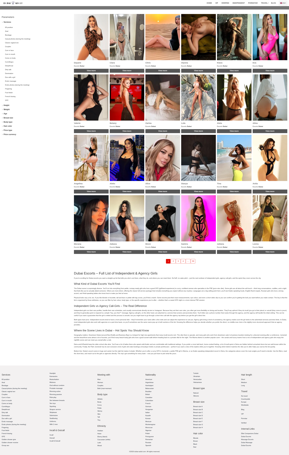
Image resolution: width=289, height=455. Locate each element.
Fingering (8, 89)
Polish (147, 433)
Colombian (149, 400)
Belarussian (149, 388)
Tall (98, 417)
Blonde (195, 438)
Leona (256, 244)
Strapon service (55, 409)
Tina (219, 183)
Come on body (10, 58)
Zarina (148, 123)
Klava (219, 63)
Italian (147, 412)
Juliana (220, 244)
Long (243, 385)
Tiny (98, 420)
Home (209, 3)
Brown (195, 441)
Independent (239, 3)
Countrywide (245, 399)
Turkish (195, 373)
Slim (98, 414)
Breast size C (198, 412)
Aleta (219, 123)
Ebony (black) (102, 437)
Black (195, 444)
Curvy (99, 405)
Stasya (184, 183)
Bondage (8, 35)
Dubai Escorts (246, 436)
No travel (244, 396)
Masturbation (54, 379)
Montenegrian (150, 424)
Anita (255, 183)
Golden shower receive (10, 442)
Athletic (100, 399)
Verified (225, 3)
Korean (148, 418)
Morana (77, 244)
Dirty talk (8, 69)
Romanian (149, 439)
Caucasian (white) (103, 439)
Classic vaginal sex (12, 43)
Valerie (77, 123)
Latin (99, 442)
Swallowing (53, 418)
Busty (99, 402)
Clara (112, 63)
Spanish (148, 445)
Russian (148, 442)
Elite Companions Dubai (249, 433)
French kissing (10, 96)
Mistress (53, 382)
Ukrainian (196, 376)
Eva (254, 63)
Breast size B (198, 409)
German (148, 406)
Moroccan (149, 427)
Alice (147, 183)
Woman (100, 382)
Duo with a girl (10, 77)
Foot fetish (9, 92)
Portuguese (149, 436)
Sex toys (53, 403)
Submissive (54, 415)
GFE (6, 100)
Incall (51, 435)
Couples (8, 46)
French (147, 403)
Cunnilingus (9, 62)
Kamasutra (53, 376)
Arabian (100, 431)
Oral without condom (57, 385)
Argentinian (149, 382)
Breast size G (198, 424)
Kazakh (148, 415)
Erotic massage (10, 81)
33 (193, 261)
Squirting (53, 406)
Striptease (53, 412)
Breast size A (198, 406)
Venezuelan (197, 379)
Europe (243, 402)
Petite (99, 408)
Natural (195, 393)
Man (99, 379)
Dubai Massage (246, 442)
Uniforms (53, 421)
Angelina (78, 183)
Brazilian (148, 391)
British (147, 394)
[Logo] (13, 3)
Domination (9, 73)
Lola (183, 123)
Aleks (112, 183)
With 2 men (54, 424)
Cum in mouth (10, 54)
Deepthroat (9, 66)
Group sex (5, 445)
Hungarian (149, 409)
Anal (6, 31)
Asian (99, 433)
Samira (184, 244)
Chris (148, 63)
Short (243, 379)
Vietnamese (197, 382)
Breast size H (198, 427)
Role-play (53, 397)
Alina (255, 123)
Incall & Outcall (55, 441)
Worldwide (245, 405)
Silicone (196, 396)
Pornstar (253, 3)
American (148, 379)
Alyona (184, 63)
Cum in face (9, 50)
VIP (216, 3)
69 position (9, 27)
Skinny (99, 411)
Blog (273, 3)
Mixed (99, 445)
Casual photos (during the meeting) (17, 39)
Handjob (53, 373)
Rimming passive (56, 394)
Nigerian (148, 430)
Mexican (148, 421)
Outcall (52, 438)
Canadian (148, 397)
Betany (113, 123)
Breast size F (198, 421)
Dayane (77, 63)
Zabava (113, 244)
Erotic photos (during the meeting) (17, 85)
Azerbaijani (149, 385)
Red (194, 447)
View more (91, 71)
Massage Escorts (247, 439)
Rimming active (55, 391)
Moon (148, 244)
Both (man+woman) (104, 388)
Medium (244, 382)
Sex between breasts (57, 400)
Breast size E (198, 418)
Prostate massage (56, 388)
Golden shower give (9, 439)
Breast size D (198, 415)
